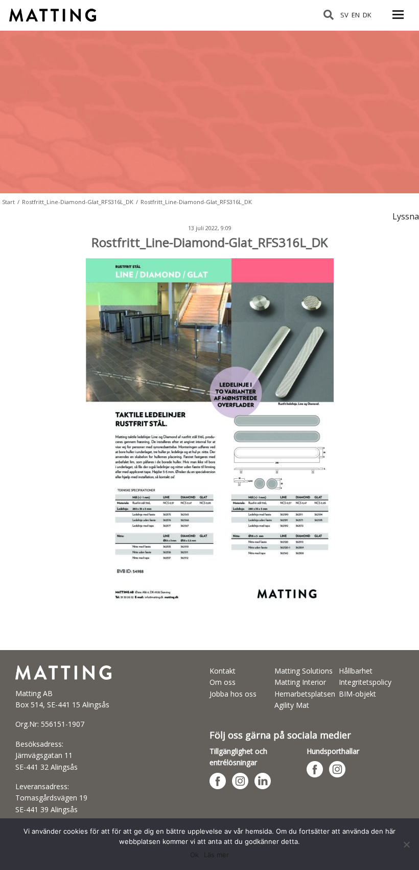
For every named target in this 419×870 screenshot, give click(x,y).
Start (8, 202)
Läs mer (216, 855)
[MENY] (398, 20)
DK (367, 14)
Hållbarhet (356, 671)
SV (344, 14)
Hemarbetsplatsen (304, 694)
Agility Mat (291, 705)
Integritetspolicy (365, 682)
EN (356, 14)
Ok (194, 855)
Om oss (223, 682)
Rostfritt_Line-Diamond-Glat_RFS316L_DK (77, 202)
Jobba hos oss (233, 694)
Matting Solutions (303, 671)
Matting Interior (300, 682)
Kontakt (223, 671)
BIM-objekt (357, 694)
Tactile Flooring (57, 11)
